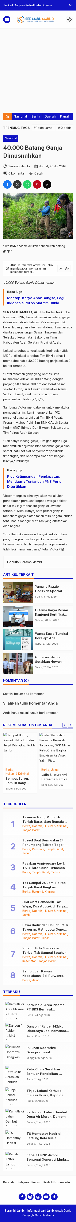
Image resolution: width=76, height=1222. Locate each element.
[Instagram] (30, 1196)
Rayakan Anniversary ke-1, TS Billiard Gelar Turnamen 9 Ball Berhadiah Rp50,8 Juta (45, 867)
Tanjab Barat (30, 830)
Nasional (20, 116)
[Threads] (38, 1196)
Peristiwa (38, 849)
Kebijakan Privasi (29, 1182)
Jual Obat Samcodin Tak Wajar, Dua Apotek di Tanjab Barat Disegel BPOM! (44, 906)
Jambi (55, 769)
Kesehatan (29, 961)
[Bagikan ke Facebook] (7, 184)
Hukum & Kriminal (17, 773)
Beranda (9, 1182)
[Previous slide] (64, 725)
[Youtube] (46, 1196)
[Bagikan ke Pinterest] (37, 184)
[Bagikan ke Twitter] (17, 184)
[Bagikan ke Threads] (47, 184)
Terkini (26, 853)
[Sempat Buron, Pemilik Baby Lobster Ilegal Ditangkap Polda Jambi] (20, 749)
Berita (35, 116)
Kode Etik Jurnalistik (56, 1182)
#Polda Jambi (43, 128)
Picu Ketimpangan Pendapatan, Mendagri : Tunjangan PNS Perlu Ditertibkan (34, 481)
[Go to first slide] (70, 725)
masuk (25, 713)
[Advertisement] (38, 68)
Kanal (64, 116)
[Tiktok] (54, 1196)
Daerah (50, 116)
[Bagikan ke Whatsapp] (27, 184)
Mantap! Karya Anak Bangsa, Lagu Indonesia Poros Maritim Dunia (36, 300)
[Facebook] (22, 1196)
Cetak (38, 173)
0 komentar (16, 173)
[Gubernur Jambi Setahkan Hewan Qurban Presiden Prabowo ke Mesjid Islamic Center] (18, 663)
